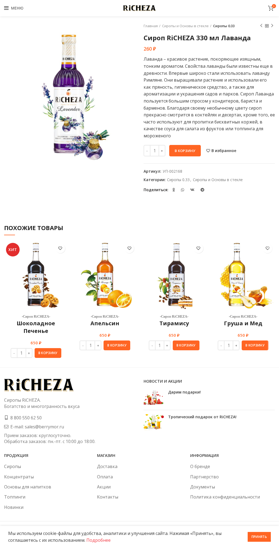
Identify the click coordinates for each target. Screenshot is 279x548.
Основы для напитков (27, 487)
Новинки (13, 507)
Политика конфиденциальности (225, 497)
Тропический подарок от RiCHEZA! (202, 416)
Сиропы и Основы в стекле (185, 25)
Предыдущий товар (261, 26)
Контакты (107, 497)
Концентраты (19, 477)
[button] (48, 353)
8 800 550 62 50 (26, 418)
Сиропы (12, 466)
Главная (151, 25)
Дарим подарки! (184, 392)
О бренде (200, 466)
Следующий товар (272, 26)
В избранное (223, 151)
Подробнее (98, 540)
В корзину (185, 150)
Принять (259, 536)
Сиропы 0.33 (224, 25)
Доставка (107, 466)
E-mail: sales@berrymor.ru (37, 427)
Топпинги (14, 497)
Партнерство (204, 477)
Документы (202, 487)
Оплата (105, 477)
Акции (104, 487)
